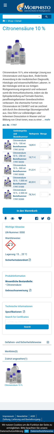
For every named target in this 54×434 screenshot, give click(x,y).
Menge (43, 134)
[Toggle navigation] (5, 5)
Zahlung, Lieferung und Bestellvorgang (21, 419)
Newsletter (22, 416)
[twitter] (42, 218)
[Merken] (5, 218)
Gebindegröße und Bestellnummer (20, 134)
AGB (32, 416)
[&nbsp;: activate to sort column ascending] (8, 134)
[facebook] (36, 218)
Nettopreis (34, 134)
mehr (47, 119)
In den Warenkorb (27, 210)
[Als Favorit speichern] (20, 218)
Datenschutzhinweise (42, 431)
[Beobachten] (12, 218)
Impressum (8, 416)
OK (26, 431)
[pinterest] (48, 218)
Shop (10, 21)
